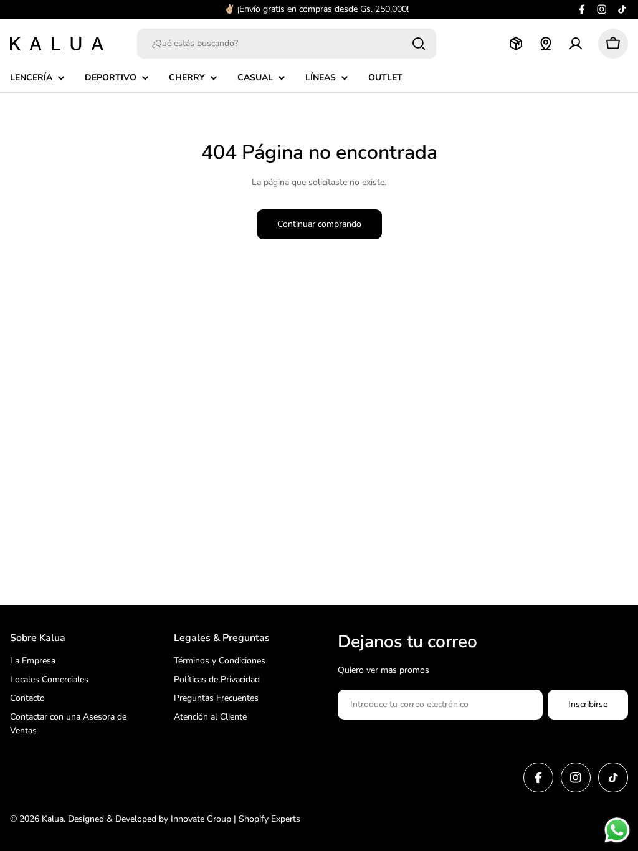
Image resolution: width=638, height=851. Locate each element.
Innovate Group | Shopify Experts (235, 819)
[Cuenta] (575, 43)
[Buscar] (418, 43)
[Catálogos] (515, 43)
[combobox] (286, 44)
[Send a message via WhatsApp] (617, 830)
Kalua (53, 819)
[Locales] (545, 43)
